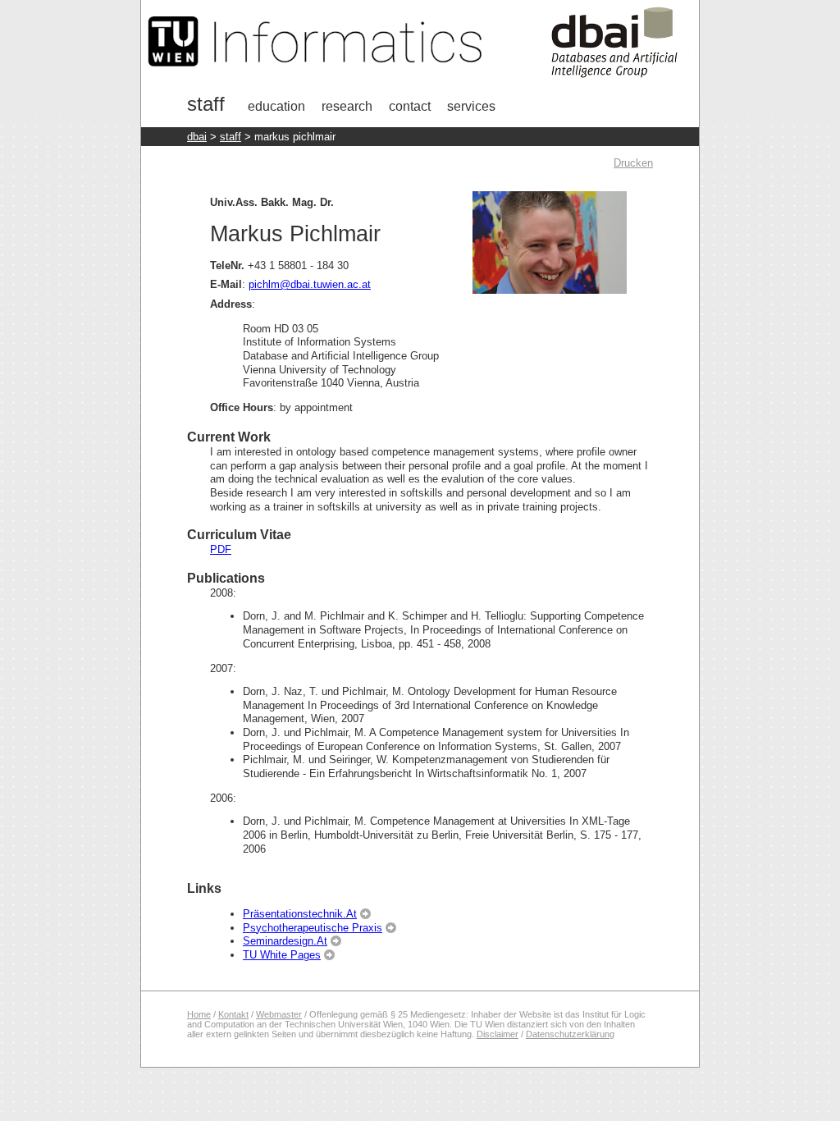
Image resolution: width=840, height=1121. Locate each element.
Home (199, 1014)
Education (276, 106)
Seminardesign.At (285, 941)
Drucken (633, 163)
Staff (206, 104)
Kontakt (233, 1014)
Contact (410, 106)
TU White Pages (282, 955)
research (347, 106)
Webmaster (279, 1014)
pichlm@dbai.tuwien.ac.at (310, 284)
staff (230, 136)
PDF (220, 549)
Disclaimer (497, 1034)
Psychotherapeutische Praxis (312, 928)
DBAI (197, 136)
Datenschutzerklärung (570, 1034)
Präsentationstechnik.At (300, 914)
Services (471, 106)
